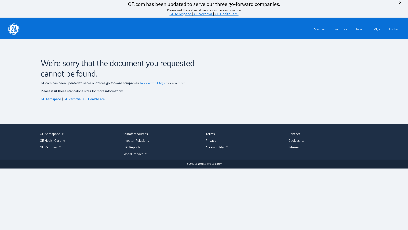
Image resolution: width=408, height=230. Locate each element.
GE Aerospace (180, 14)
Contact (394, 29)
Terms (210, 134)
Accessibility (217, 147)
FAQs (376, 29)
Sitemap (294, 147)
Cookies (296, 140)
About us (319, 29)
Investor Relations (136, 140)
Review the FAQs (152, 83)
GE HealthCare (226, 14)
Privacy (211, 140)
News (359, 29)
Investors (341, 29)
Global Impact (135, 154)
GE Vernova (203, 14)
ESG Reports (132, 147)
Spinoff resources (135, 134)
